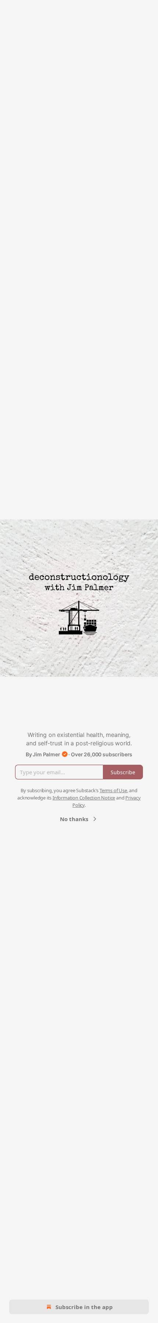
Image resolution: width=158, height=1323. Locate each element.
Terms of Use (113, 790)
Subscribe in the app (84, 1307)
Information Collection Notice (84, 797)
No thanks (74, 819)
